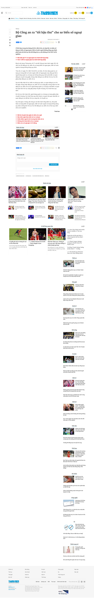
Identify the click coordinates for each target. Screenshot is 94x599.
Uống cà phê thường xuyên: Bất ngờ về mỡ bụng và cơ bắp (73, 491)
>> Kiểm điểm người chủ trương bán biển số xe (30, 119)
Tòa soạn (53, 581)
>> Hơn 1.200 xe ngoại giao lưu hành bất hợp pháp (31, 59)
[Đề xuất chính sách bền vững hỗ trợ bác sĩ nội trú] (68, 263)
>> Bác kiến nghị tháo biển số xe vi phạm (28, 117)
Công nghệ (65, 18)
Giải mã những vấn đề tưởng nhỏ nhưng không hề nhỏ (74, 414)
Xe (68, 18)
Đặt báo (37, 581)
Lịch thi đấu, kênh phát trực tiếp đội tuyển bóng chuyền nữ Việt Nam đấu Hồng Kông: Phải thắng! (74, 467)
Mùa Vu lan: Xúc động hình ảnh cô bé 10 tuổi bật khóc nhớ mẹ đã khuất (80, 334)
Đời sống (29, 18)
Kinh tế (25, 18)
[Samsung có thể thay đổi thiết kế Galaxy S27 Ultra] (68, 503)
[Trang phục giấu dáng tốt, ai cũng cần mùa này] (68, 549)
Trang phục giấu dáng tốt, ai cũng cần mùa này (80, 548)
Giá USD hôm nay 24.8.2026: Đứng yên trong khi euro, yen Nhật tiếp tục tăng (80, 310)
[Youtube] (85, 7)
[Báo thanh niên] (47, 13)
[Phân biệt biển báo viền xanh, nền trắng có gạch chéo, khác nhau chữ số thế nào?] (68, 527)
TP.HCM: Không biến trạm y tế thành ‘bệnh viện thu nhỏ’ (73, 270)
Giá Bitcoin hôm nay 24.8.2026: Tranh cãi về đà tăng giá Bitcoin (74, 515)
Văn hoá (43, 572)
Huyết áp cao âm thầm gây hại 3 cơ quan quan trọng (79, 478)
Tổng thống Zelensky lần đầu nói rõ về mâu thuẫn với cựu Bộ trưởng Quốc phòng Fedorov (74, 294)
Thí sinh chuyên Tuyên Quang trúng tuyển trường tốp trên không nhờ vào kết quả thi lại (73, 438)
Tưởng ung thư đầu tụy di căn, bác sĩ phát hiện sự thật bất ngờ (74, 486)
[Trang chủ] (9, 18)
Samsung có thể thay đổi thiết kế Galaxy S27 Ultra (80, 502)
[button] (10, 30)
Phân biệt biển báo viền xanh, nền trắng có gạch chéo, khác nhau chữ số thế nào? (80, 526)
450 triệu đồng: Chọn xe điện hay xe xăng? (73, 533)
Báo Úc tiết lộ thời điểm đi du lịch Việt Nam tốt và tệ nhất (79, 358)
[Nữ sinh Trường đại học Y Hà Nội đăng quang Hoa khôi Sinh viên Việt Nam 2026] (68, 383)
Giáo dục (43, 18)
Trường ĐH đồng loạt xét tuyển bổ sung (72, 442)
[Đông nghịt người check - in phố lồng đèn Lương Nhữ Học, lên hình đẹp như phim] (68, 407)
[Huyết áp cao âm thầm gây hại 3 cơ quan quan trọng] (68, 479)
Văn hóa (51, 18)
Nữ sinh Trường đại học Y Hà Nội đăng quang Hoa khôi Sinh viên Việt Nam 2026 (80, 382)
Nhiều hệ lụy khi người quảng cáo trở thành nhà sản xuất (73, 323)
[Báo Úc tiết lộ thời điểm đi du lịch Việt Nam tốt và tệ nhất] (68, 359)
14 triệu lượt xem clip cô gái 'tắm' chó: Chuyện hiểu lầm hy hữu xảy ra (74, 347)
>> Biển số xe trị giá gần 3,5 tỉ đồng (26, 123)
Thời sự (17, 18)
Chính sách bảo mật (61, 581)
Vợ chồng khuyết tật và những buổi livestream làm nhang (74, 342)
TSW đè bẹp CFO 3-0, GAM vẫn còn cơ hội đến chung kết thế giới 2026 (74, 510)
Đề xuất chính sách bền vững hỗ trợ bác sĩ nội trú (80, 262)
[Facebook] (88, 7)
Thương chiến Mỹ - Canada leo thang (79, 285)
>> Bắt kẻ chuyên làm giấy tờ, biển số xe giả (29, 115)
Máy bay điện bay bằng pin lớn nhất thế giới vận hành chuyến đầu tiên (73, 371)
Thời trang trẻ (82, 18)
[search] (14, 13)
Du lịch (47, 18)
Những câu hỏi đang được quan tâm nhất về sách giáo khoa (80, 430)
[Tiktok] (90, 7)
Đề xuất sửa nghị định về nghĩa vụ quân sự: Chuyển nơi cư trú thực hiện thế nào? (73, 275)
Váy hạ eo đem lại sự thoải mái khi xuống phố (73, 556)
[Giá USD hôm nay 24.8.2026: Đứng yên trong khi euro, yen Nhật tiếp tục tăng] (68, 311)
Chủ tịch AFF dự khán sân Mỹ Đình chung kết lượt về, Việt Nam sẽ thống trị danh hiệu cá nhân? (80, 454)
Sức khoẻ (27, 572)
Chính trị (13, 18)
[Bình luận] (10, 40)
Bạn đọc (77, 569)
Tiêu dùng (75, 18)
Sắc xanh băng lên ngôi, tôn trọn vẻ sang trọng (74, 559)
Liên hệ (34, 7)
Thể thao (60, 18)
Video (71, 18)
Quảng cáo (43, 581)
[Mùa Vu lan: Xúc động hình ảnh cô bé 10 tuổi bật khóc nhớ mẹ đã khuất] (68, 335)
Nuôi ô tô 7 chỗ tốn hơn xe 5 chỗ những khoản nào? (74, 538)
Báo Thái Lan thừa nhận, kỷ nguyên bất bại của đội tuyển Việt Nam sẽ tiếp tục (74, 461)
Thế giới (21, 18)
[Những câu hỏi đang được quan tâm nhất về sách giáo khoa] (68, 431)
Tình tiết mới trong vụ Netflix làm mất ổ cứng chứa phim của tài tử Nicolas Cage (74, 395)
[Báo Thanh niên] (13, 581)
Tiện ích (30, 7)
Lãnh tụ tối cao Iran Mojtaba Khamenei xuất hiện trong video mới (73, 299)
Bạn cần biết (24, 7)
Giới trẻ (38, 18)
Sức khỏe (34, 18)
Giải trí (55, 18)
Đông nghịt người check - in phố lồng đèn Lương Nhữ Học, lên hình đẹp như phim (80, 407)
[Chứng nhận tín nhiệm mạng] (63, 592)
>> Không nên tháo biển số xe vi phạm (27, 121)
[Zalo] (92, 7)
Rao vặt (76, 572)
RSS (49, 581)
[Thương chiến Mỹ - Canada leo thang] (68, 287)
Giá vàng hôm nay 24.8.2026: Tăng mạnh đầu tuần (73, 318)
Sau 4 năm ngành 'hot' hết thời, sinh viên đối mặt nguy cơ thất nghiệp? (73, 419)
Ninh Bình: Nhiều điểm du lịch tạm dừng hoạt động (74, 366)
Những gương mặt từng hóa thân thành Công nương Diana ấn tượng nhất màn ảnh (73, 390)
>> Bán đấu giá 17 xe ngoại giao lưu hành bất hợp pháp (32, 57)
